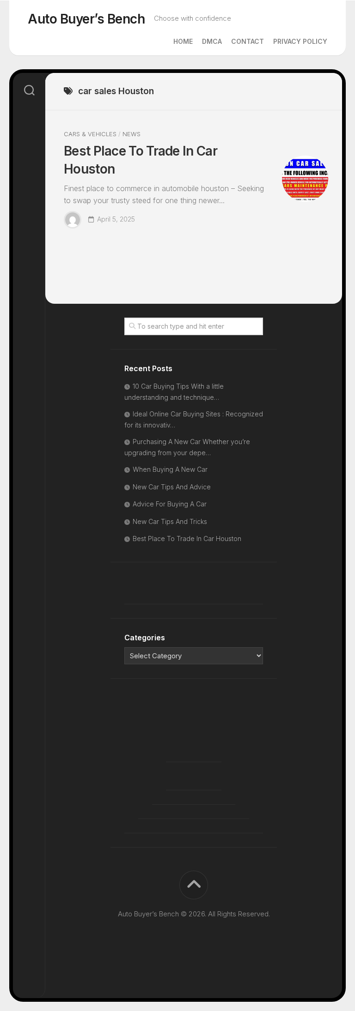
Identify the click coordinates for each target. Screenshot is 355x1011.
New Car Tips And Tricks (170, 521)
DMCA (212, 41)
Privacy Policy (300, 41)
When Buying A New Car (170, 469)
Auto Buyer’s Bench (86, 19)
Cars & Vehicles (90, 134)
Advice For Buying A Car (170, 504)
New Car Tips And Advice (172, 487)
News (131, 134)
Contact (247, 41)
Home (183, 41)
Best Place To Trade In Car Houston (187, 538)
